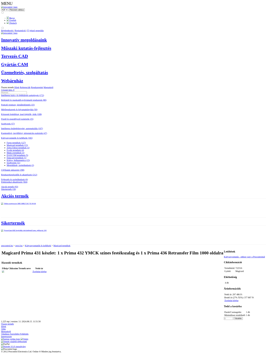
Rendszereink (37, 87)
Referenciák (25, 87)
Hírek (16, 87)
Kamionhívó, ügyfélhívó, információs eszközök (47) (24, 133)
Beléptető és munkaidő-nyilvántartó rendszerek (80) (23, 100)
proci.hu (19, 245)
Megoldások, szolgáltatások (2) (20, 165)
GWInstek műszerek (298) (12, 170)
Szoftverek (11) (13, 163)
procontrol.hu (7, 245)
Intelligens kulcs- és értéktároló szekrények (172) (22, 95)
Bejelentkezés (7, 30)
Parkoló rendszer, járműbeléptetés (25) (18, 105)
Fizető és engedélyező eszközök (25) (17, 119)
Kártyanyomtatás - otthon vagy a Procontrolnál (244, 257)
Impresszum (6, 336)
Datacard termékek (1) (16, 158)
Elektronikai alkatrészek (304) (14, 182)
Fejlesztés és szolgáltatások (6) (14, 179)
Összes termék (7, 87)
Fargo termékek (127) (16, 143)
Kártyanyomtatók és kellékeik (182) (17, 138)
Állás (3, 329)
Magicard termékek (61, 245)
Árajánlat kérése (39, 271)
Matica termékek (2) (15, 153)
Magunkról (48, 87)
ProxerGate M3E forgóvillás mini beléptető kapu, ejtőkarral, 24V (25, 230)
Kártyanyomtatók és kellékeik (38, 245)
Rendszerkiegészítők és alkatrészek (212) (19, 175)
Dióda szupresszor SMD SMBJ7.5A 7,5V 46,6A (20, 203)
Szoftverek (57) (8, 124)
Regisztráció (20, 30)
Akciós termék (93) (9, 187)
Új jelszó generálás (35, 30)
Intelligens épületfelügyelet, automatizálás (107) (22, 128)
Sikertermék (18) (8, 189)
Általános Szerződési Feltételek (15, 334)
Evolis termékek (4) (15, 150)
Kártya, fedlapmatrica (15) (18, 160)
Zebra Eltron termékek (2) (18, 148)
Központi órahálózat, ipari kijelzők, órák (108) (21, 114)
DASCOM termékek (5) (17, 155)
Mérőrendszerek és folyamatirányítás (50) (19, 109)
